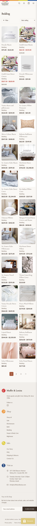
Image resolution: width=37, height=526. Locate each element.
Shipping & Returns (12, 455)
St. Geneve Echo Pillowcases (7, 247)
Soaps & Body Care (12, 433)
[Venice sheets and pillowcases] (10, 95)
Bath (8, 427)
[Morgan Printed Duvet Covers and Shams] (27, 207)
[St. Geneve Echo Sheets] (10, 152)
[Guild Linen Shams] (27, 34)
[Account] (24, 3)
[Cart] (29, 3)
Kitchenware (10, 424)
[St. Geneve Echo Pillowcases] (10, 236)
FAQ (8, 452)
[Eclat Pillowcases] (10, 350)
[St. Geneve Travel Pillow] (10, 265)
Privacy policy (8, 522)
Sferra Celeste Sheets (9, 134)
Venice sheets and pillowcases (8, 106)
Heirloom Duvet (25, 163)
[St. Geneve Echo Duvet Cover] (10, 179)
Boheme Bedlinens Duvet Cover (25, 333)
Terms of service (18, 522)
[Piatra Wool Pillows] (27, 293)
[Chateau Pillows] (10, 207)
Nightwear (10, 436)
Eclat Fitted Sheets (25, 361)
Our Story (10, 449)
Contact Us (10, 458)
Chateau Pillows (7, 218)
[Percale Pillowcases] (27, 64)
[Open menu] (33, 3)
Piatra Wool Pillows (26, 304)
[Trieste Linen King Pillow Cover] (27, 265)
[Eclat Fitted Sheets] (27, 350)
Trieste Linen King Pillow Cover (25, 276)
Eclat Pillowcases (7, 361)
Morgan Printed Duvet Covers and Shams (27, 219)
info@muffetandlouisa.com (18, 485)
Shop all (9, 417)
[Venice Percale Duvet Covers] (10, 293)
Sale (8, 420)
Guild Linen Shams (26, 45)
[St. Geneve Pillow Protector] (27, 95)
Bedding (9, 430)
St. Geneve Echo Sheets (9, 163)
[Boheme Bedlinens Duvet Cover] (27, 322)
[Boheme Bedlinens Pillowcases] (27, 124)
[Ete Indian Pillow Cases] (27, 179)
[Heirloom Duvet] (27, 152)
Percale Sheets (6, 45)
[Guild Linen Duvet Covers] (10, 64)
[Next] (26, 374)
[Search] (19, 3)
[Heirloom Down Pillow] (27, 236)
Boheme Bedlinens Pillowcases (25, 135)
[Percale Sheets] (10, 34)
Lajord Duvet (6, 332)
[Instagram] (21, 405)
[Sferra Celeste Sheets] (10, 124)
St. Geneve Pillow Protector (25, 106)
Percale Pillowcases (26, 74)
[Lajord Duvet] (10, 322)
